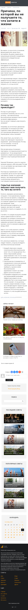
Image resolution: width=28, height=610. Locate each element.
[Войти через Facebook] (17, 372)
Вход (18, 389)
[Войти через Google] (22, 372)
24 (17, 535)
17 (17, 532)
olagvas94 (23, 28)
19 (22, 532)
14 (8, 532)
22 (11, 535)
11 (19, 530)
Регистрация (12, 389)
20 (5, 535)
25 (19, 535)
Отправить (9, 380)
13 (5, 532)
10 (17, 530)
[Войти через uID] (12, 372)
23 (14, 535)
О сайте (3, 596)
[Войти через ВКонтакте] (14, 372)
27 (5, 537)
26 (22, 535)
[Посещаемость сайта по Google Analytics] (4, 547)
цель (2, 297)
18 (19, 532)
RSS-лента (3, 600)
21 (8, 535)
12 (22, 530)
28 (8, 537)
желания (6, 297)
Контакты (3, 598)
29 (11, 537)
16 (14, 532)
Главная (3, 591)
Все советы (4, 593)
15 (11, 532)
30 (14, 537)
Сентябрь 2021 (9, 522)
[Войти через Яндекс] (20, 372)
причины (12, 297)
